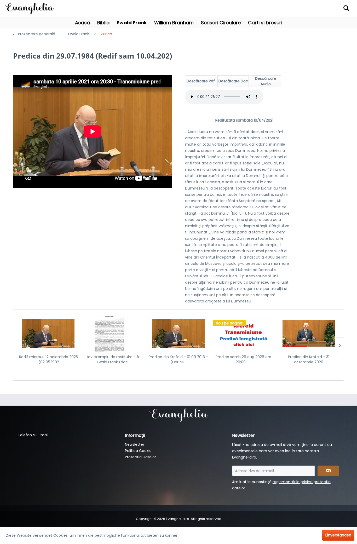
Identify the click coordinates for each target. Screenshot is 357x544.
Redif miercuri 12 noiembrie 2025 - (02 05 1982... (48, 359)
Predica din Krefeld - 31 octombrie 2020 (308, 359)
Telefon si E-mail (33, 435)
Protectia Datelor (140, 457)
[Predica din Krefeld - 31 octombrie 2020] (308, 333)
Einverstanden (338, 535)
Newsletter (134, 444)
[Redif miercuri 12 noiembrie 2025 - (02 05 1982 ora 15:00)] (48, 333)
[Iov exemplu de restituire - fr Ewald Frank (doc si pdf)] (113, 333)
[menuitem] (309, 8)
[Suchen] (346, 8)
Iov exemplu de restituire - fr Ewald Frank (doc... (113, 359)
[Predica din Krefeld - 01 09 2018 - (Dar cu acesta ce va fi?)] (179, 333)
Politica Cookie (138, 450)
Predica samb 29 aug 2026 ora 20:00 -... (243, 359)
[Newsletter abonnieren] (328, 471)
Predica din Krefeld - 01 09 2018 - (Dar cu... (178, 359)
